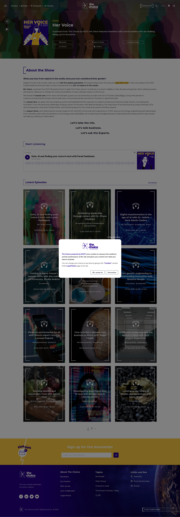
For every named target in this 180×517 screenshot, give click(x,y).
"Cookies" (108, 263)
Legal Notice (71, 266)
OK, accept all (97, 272)
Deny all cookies (114, 237)
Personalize (112, 272)
